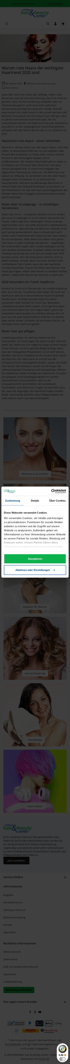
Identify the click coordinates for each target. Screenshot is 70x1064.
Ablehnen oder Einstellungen (33, 569)
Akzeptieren (35, 558)
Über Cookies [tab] (57, 500)
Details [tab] (35, 500)
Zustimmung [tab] (12, 500)
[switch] (62, 1059)
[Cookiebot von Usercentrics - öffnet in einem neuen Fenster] (51, 491)
